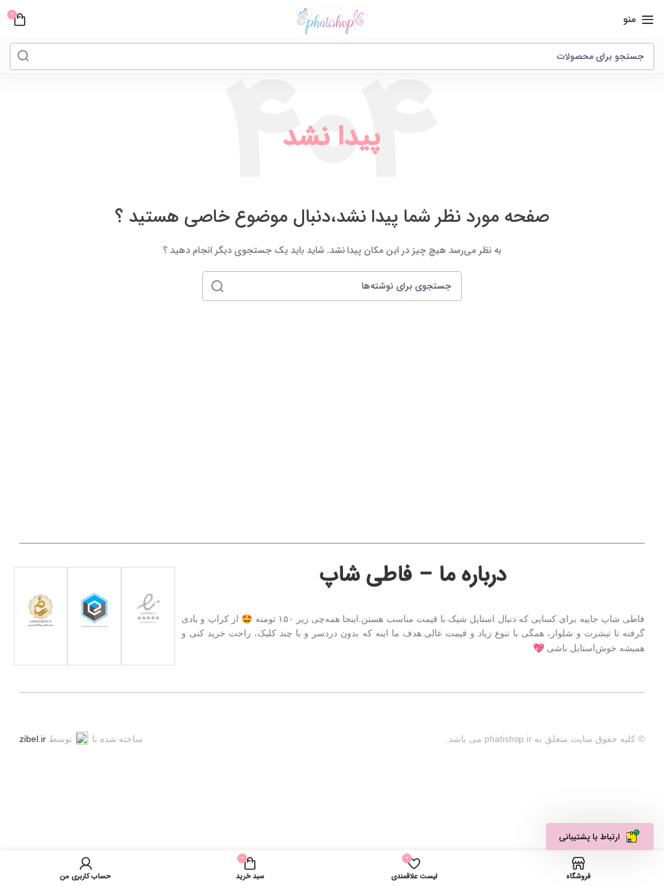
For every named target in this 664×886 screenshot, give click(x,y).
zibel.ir (32, 739)
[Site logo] (332, 19)
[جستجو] (23, 56)
